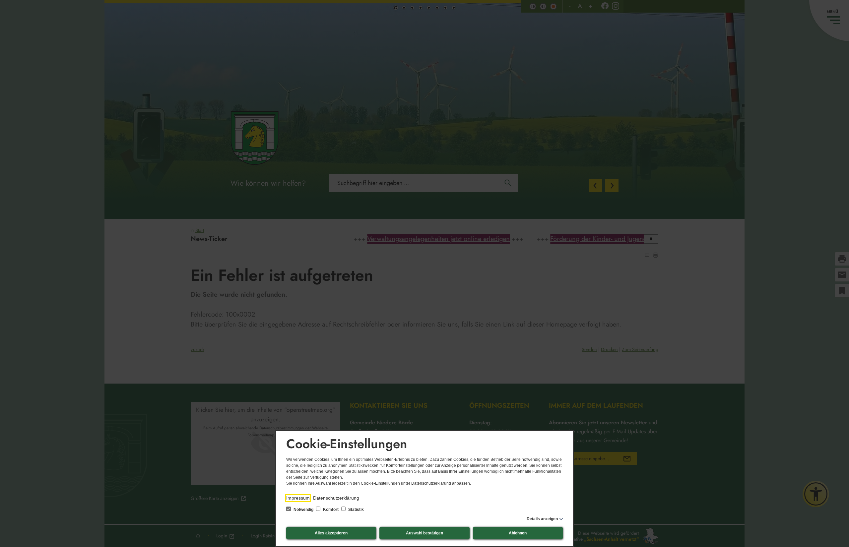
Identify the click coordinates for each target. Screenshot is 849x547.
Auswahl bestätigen (424, 533)
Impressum (298, 498)
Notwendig (303, 509)
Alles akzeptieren (331, 533)
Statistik (355, 509)
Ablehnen (518, 533)
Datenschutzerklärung (336, 498)
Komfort (331, 509)
